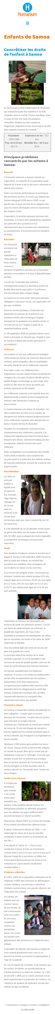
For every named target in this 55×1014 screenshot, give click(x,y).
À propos (23, 1005)
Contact (33, 1005)
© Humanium (11, 1005)
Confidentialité (27, 1010)
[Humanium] (27, 10)
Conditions (43, 1005)
